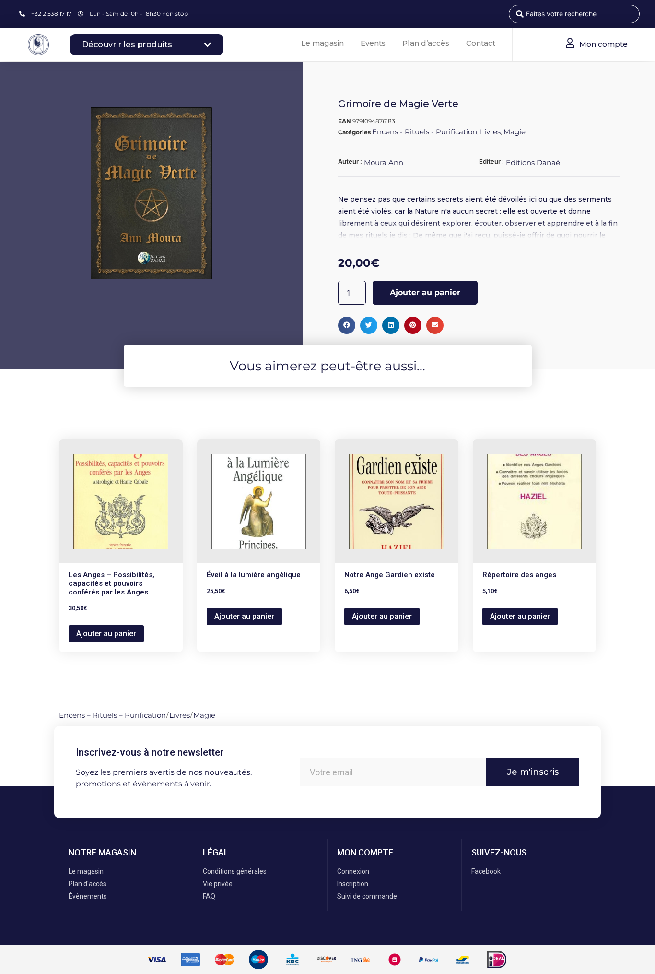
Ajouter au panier (425, 292)
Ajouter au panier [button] (106, 633)
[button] (346, 325)
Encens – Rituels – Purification (112, 715)
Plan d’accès (425, 43)
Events (373, 43)
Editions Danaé (533, 162)
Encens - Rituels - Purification (424, 131)
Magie (514, 131)
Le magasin (322, 43)
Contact (480, 43)
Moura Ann (383, 162)
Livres (490, 131)
